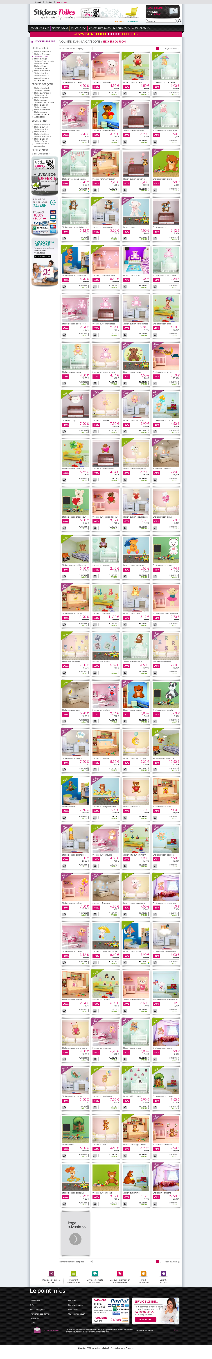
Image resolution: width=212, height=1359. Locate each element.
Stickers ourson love (101, 710)
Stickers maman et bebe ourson (164, 83)
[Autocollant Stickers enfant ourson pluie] (166, 321)
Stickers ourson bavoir (162, 565)
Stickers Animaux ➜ (42, 51)
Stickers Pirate (40, 66)
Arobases (130, 1348)
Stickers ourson (129, 227)
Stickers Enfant (59, 28)
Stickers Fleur (40, 132)
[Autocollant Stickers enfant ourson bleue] (105, 755)
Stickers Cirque (40, 68)
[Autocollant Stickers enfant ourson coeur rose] (75, 321)
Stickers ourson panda (163, 710)
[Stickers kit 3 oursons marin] (128, 832)
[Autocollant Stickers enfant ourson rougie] (136, 707)
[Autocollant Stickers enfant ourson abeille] (166, 1093)
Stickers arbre (68, 1144)
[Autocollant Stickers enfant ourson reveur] (166, 369)
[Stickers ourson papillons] (128, 398)
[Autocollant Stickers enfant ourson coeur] (136, 79)
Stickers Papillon (41, 73)
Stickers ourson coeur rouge (135, 516)
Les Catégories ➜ (42, 154)
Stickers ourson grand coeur (104, 516)
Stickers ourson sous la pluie (104, 951)
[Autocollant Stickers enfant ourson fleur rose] (166, 272)
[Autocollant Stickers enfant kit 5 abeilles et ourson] (166, 1141)
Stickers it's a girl (69, 420)
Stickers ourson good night (134, 758)
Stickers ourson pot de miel (74, 275)
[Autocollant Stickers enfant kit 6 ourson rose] (105, 272)
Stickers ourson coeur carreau (102, 566)
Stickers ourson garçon (102, 227)
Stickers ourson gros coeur (74, 516)
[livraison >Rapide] (111, 1320)
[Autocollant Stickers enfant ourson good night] (136, 755)
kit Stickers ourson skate (163, 758)
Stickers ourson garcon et (134, 178)
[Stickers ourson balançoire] (67, 832)
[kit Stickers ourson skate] (158, 736)
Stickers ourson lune (71, 710)
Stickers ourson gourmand (104, 806)
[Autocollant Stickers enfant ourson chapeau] (105, 128)
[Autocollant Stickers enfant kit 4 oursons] (166, 465)
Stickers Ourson (41, 56)
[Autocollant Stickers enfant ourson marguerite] (136, 465)
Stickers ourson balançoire (74, 854)
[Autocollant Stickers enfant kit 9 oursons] (75, 659)
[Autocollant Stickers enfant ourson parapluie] (136, 562)
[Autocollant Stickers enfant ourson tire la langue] (75, 224)
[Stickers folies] (54, 19)
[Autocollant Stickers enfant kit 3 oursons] (136, 852)
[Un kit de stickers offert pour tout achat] (103, 17)
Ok (176, 1330)
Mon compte (62, 2)
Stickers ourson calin (71, 130)
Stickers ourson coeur (132, 82)
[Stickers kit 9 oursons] (67, 639)
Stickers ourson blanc (162, 516)
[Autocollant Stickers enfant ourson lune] (75, 707)
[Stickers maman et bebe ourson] (158, 60)
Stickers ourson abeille (163, 1096)
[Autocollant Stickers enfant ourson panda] (166, 707)
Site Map (72, 1300)
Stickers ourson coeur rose (74, 323)
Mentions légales (37, 1309)
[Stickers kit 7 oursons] (158, 1170)
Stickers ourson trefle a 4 (73, 468)
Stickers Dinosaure (42, 110)
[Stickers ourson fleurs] (128, 349)
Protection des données (40, 1313)
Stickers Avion (40, 112)
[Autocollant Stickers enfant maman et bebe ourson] (166, 79)
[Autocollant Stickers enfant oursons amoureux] (166, 948)
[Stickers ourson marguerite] (128, 446)
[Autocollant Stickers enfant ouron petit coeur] (75, 562)
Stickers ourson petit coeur (74, 565)
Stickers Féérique (41, 75)
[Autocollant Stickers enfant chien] (166, 224)
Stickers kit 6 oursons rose (103, 275)
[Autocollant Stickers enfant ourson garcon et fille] (136, 176)
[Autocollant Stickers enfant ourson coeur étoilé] (166, 128)
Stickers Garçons (42, 84)
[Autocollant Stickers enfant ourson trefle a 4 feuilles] (75, 465)
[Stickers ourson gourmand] (97, 784)
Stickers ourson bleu (101, 758)
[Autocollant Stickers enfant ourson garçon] (105, 224)
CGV (32, 1305)
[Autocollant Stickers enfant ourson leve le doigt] (136, 224)
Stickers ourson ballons (163, 420)
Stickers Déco (78, 28)
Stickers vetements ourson (74, 178)
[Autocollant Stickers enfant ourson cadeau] (136, 128)
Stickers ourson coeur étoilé (165, 130)
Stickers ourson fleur (131, 613)
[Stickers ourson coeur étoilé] (158, 108)
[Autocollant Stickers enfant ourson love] (105, 707)
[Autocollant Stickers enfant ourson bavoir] (166, 562)
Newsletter (35, 1318)
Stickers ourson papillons (133, 420)
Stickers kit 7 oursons (162, 1192)
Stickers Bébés (40, 48)
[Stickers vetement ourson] (97, 156)
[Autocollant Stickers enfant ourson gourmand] (105, 803)
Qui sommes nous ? (76, 1313)
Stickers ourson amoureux (134, 903)
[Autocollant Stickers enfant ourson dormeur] (75, 610)
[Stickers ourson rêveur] (67, 736)
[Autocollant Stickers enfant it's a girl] (75, 417)
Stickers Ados (40, 150)
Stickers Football (41, 88)
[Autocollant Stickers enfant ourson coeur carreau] (105, 562)
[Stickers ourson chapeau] (97, 108)
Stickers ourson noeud (72, 82)
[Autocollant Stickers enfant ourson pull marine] (136, 1045)
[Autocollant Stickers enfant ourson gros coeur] (75, 514)
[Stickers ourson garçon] (97, 205)
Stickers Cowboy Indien (44, 61)
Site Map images (75, 1305)
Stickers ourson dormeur (73, 613)
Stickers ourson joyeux (162, 178)
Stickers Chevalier (42, 54)
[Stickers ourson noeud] (67, 60)
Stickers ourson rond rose (103, 372)
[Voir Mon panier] (171, 15)
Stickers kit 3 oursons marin (134, 854)
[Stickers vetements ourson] (67, 156)
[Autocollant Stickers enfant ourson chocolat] (136, 369)
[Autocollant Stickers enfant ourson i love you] (136, 997)
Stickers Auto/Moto (100, 28)
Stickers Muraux (40, 28)
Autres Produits (140, 28)
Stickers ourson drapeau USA (166, 999)
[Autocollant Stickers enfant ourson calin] (75, 128)
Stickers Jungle (40, 59)
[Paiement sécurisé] (45, 222)
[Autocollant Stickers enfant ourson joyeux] (166, 176)
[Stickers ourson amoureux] (128, 880)
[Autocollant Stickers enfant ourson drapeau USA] (166, 997)
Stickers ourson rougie (132, 710)
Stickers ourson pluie (162, 323)
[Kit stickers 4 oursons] (158, 446)
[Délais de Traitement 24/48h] (45, 202)
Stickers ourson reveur (163, 372)
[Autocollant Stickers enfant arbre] (75, 1141)
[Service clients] (155, 1324)
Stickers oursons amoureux (165, 951)
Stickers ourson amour (163, 806)
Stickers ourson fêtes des (103, 468)
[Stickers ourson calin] (67, 108)
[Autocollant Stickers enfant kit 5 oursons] (105, 610)
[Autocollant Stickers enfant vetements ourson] (75, 176)
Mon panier (154, 8)
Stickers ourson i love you (134, 999)
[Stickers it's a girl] (67, 398)
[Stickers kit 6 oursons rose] (97, 253)
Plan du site (35, 1300)
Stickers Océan (41, 63)
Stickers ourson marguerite (134, 468)
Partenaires (73, 1309)
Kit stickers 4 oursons (162, 468)
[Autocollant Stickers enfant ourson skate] (166, 755)
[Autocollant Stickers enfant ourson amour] (166, 803)
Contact (49, 2)
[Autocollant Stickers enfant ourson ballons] (166, 417)
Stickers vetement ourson (103, 178)
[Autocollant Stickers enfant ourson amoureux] (136, 900)
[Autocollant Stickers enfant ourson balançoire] (75, 852)
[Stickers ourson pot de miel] (67, 253)
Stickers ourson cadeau (133, 130)
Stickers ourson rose (131, 275)
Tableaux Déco (121, 28)
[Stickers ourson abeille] (158, 1074)
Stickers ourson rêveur (72, 758)
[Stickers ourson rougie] (128, 687)
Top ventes (119, 21)
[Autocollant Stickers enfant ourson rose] (136, 272)
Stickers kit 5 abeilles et (163, 1144)
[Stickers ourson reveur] (158, 349)
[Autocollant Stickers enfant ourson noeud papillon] (136, 659)
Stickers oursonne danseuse (165, 613)
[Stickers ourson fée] (97, 398)
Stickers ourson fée (100, 420)
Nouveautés (132, 21)
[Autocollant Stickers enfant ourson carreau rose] (136, 321)
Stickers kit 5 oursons (101, 613)
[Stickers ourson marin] (128, 929)
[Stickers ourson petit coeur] (67, 542)
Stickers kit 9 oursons (71, 661)
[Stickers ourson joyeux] (158, 156)
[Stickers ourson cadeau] (128, 108)
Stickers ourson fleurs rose (164, 275)
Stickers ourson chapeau (103, 130)
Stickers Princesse (42, 71)
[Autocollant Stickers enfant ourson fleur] (136, 610)
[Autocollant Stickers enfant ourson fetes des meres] (105, 465)
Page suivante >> (172, 48)
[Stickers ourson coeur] (128, 60)
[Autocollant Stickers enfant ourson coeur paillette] (105, 1045)
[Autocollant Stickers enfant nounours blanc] (166, 514)
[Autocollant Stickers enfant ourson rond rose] (105, 369)
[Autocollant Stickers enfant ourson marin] (136, 948)
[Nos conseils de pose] (45, 286)
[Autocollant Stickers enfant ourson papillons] (136, 417)
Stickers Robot (40, 95)
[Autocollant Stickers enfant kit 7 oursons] (166, 1190)
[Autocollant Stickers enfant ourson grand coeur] (105, 514)
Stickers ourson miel (131, 1192)
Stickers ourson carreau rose (135, 323)
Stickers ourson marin (132, 951)
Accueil (38, 2)
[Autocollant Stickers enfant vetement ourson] (105, 176)
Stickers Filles (39, 121)
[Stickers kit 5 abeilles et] (158, 1122)
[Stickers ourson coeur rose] (158, 880)
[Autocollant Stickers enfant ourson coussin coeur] (166, 1045)
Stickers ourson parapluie (134, 565)
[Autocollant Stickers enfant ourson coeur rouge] (136, 514)
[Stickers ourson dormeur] (67, 591)
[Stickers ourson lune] (67, 687)
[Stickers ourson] (128, 205)
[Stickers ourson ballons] (158, 398)
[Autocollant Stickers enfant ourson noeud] (75, 79)
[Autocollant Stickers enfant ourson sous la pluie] (105, 948)
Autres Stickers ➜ (41, 78)
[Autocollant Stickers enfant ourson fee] (105, 417)
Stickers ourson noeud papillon (132, 662)
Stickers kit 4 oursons (101, 661)
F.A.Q (32, 1322)
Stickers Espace (41, 98)
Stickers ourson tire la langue (74, 227)
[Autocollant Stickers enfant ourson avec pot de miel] (75, 272)
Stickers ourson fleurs (132, 372)
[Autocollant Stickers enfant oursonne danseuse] (166, 610)
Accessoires (39, 80)
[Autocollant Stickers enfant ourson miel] (136, 1190)
